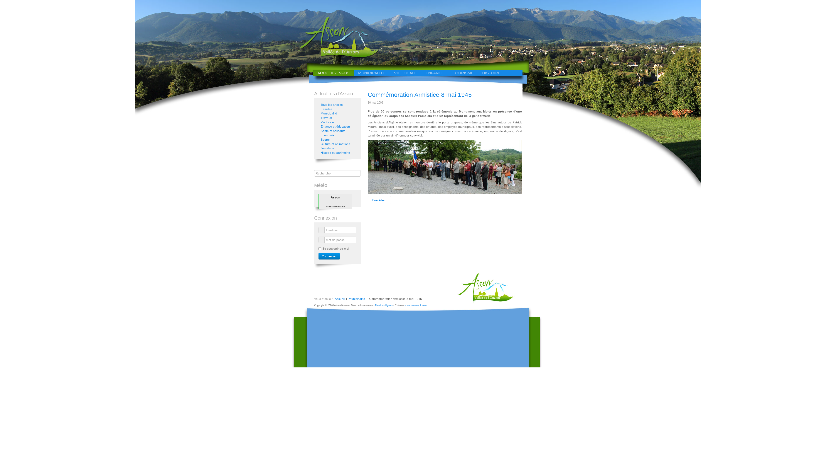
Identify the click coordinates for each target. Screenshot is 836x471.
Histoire (491, 73)
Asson (335, 197)
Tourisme (463, 73)
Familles (326, 109)
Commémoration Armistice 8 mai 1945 (420, 94)
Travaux (326, 117)
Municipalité (371, 73)
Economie (327, 135)
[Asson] (336, 57)
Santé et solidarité (333, 131)
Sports (325, 139)
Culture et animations (335, 144)
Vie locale (405, 73)
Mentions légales (384, 305)
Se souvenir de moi (335, 248)
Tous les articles (332, 104)
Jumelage (327, 148)
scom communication (416, 305)
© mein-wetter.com (335, 206)
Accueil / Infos (333, 73)
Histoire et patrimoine (335, 152)
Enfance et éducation (335, 126)
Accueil (340, 298)
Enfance (435, 73)
